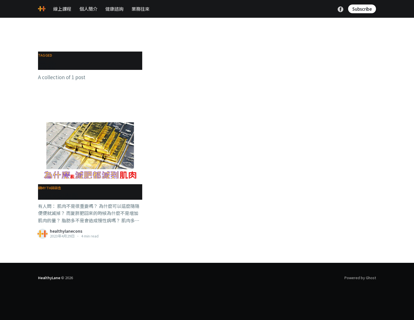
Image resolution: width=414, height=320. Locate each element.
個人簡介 (88, 8)
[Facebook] (340, 8)
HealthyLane (49, 277)
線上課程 (62, 8)
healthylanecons (66, 231)
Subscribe (362, 9)
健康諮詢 (114, 8)
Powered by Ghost (360, 277)
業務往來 (141, 8)
